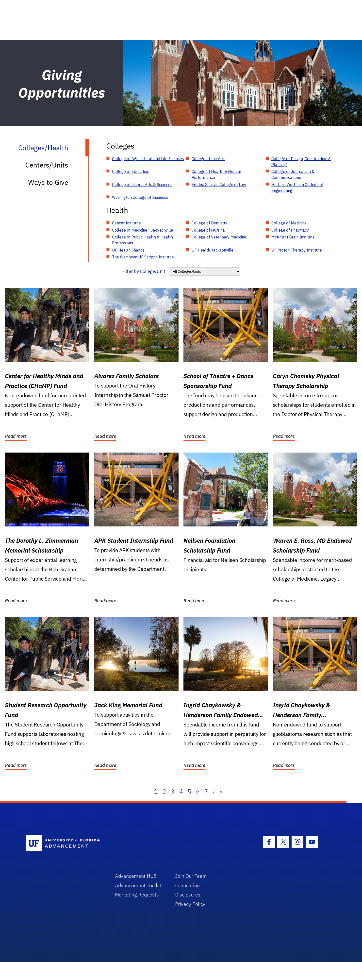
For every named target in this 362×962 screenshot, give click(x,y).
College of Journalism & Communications (292, 174)
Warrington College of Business (140, 197)
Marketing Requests (137, 894)
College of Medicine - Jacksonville (142, 230)
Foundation (187, 885)
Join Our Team (191, 876)
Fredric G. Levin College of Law (219, 184)
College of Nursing (208, 230)
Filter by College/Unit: (144, 271)
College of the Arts (208, 158)
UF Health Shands (128, 250)
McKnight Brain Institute (293, 237)
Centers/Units (46, 164)
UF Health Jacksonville (212, 250)
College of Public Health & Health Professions (142, 240)
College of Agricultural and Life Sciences (148, 158)
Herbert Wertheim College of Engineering (297, 187)
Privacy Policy (190, 904)
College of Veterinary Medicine (219, 237)
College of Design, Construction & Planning (301, 161)
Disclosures (187, 894)
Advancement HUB (136, 876)
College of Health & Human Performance (216, 174)
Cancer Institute (126, 222)
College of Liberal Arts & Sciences (142, 184)
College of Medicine (289, 222)
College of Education (130, 171)
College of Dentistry (209, 222)
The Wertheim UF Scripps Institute (143, 256)
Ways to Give (48, 182)
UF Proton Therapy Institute (296, 250)
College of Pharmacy (290, 230)
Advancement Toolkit (138, 885)
